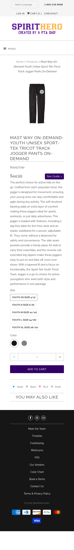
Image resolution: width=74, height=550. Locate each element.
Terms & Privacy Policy (37, 493)
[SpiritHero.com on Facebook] (30, 418)
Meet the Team (37, 428)
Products (32, 61)
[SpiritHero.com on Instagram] (37, 418)
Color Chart (37, 472)
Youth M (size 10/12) (24, 312)
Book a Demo (37, 479)
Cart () (36, 13)
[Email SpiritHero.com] (43, 418)
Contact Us (37, 486)
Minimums (37, 450)
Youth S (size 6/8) (23, 304)
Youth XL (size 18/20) (25, 327)
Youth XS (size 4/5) (23, 297)
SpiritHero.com (41, 503)
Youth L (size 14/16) (24, 320)
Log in (20, 13)
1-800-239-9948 (53, 4)
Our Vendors (37, 464)
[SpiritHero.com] (37, 30)
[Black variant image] (37, 104)
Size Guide (54, 176)
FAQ (37, 457)
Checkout (51, 13)
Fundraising (37, 443)
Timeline (37, 436)
